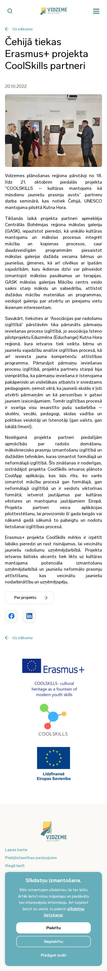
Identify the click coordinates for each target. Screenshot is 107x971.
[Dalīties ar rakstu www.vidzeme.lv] (11, 616)
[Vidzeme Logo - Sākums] (53, 11)
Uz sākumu (22, 29)
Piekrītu (53, 928)
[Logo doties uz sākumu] (53, 833)
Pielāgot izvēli (53, 955)
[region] (53, 919)
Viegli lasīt (15, 865)
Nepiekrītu (53, 941)
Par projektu (25, 597)
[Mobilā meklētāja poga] (10, 11)
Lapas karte (16, 849)
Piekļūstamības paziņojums (31, 857)
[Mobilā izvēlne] (96, 11)
